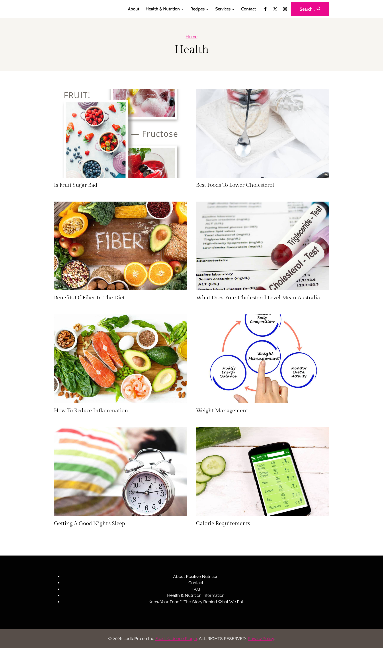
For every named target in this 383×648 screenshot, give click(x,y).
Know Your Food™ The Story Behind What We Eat (196, 601)
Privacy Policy (261, 638)
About (133, 9)
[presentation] (120, 133)
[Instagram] (285, 9)
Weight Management (222, 410)
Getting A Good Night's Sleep (89, 523)
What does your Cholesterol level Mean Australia (258, 298)
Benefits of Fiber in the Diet (89, 298)
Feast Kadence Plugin (176, 638)
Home (191, 36)
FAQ (196, 589)
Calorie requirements (223, 523)
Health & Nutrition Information (196, 595)
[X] (275, 9)
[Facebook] (265, 9)
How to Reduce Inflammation (91, 410)
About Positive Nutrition (196, 576)
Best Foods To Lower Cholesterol (235, 185)
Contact (248, 9)
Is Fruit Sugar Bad (75, 185)
